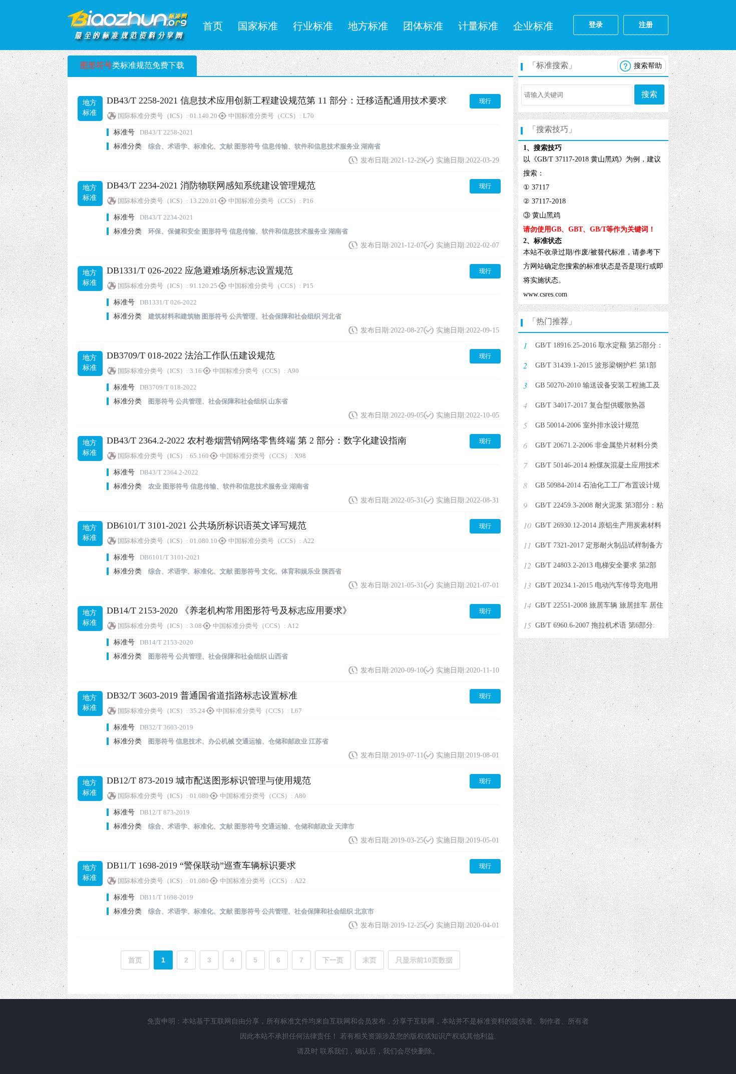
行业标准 (313, 26)
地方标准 (368, 26)
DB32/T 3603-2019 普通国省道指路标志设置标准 (202, 695)
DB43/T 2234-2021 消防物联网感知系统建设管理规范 (211, 185)
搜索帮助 (648, 66)
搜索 (649, 94)
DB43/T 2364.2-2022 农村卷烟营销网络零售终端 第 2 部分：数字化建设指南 (257, 441)
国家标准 (258, 26)
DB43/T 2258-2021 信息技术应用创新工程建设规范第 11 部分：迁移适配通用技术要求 (277, 101)
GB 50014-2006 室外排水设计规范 (587, 425)
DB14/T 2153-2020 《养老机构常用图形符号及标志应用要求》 (229, 611)
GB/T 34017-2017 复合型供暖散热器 (590, 405)
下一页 (332, 960)
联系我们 (334, 1051)
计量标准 (478, 26)
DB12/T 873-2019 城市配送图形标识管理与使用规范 (209, 781)
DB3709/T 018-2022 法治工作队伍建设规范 (191, 355)
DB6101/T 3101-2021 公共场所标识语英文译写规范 (206, 525)
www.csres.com (545, 294)
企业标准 (533, 26)
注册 (646, 24)
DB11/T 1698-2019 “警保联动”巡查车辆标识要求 (201, 865)
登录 (596, 24)
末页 (369, 960)
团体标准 (423, 26)
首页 (213, 26)
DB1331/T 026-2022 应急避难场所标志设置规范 (200, 271)
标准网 (128, 25)
